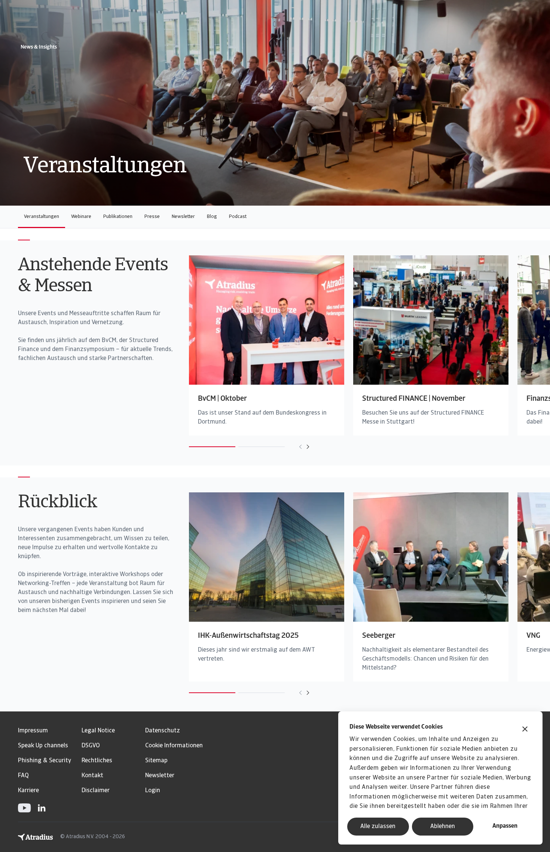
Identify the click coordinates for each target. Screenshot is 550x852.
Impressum (33, 731)
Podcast (238, 216)
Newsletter (183, 216)
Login (152, 791)
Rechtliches (97, 761)
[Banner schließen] (525, 729)
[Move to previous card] (300, 446)
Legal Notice (98, 731)
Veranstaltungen (41, 216)
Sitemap (156, 761)
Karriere (28, 791)
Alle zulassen (377, 827)
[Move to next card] (308, 446)
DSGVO (91, 746)
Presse (152, 216)
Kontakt (92, 776)
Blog (212, 216)
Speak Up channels (43, 746)
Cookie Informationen (174, 746)
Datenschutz (162, 731)
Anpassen (504, 826)
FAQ (23, 776)
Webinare (81, 216)
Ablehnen (442, 827)
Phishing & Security (44, 761)
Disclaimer (96, 791)
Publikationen (117, 216)
